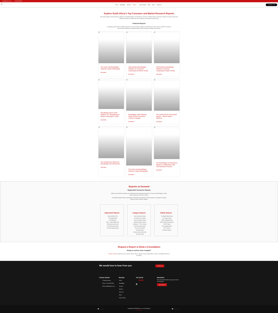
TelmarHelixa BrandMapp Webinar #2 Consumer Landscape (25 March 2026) (138, 68)
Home (116, 4)
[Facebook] (139, 280)
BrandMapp (122, 4)
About (149, 4)
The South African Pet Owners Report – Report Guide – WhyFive (166, 116)
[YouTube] (142, 280)
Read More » (104, 72)
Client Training (142, 4)
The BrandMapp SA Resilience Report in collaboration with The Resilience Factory (166, 164)
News (153, 4)
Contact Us (159, 4)
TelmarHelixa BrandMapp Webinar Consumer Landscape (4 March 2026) (165, 68)
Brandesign (139, 310)
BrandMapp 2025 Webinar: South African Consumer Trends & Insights (137, 116)
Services (129, 4)
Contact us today (112, 253)
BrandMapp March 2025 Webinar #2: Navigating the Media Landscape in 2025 (110, 114)
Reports (134, 4)
